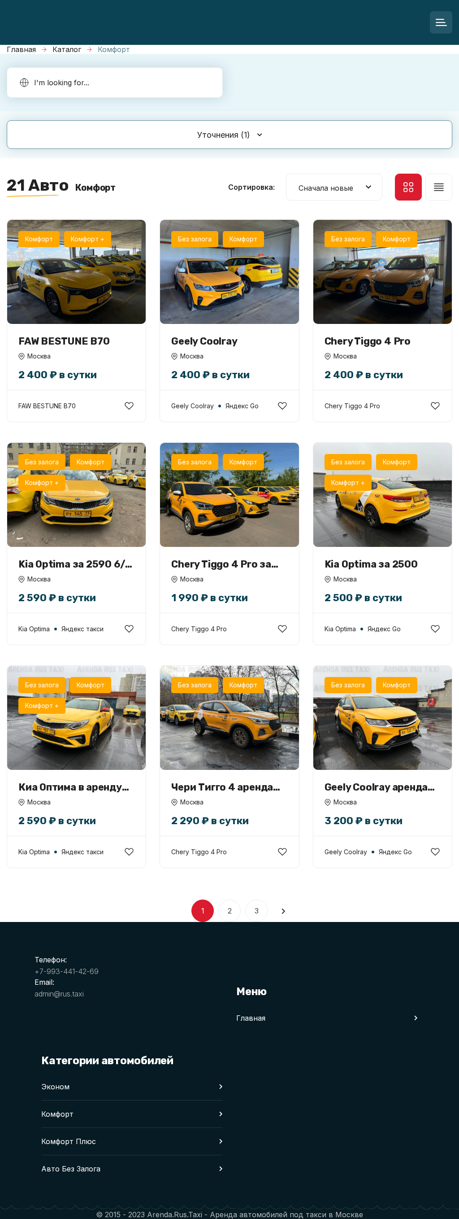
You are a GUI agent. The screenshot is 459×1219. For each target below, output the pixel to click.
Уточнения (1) (223, 135)
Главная (21, 49)
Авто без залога (70, 1168)
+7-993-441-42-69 (67, 971)
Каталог (66, 49)
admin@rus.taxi (59, 993)
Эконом (55, 1086)
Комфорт (57, 1114)
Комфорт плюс (68, 1141)
